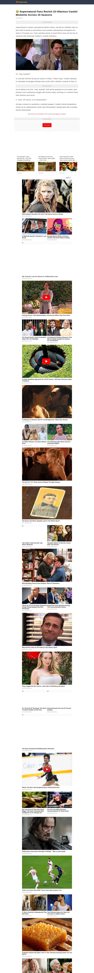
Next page (47, 125)
